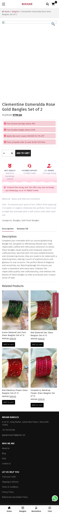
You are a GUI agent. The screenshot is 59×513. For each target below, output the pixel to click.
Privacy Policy (8, 492)
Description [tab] (8, 228)
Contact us (6, 463)
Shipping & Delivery (10, 482)
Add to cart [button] (8, 344)
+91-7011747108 (8, 430)
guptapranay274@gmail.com (13, 435)
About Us (5, 448)
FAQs (4, 458)
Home (7, 11)
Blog (4, 453)
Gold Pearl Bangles (30, 220)
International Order (55, 304)
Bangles (15, 11)
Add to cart (23, 153)
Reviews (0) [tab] (22, 228)
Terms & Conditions (10, 487)
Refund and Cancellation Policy (15, 497)
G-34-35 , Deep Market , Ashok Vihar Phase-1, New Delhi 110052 (25, 423)
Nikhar (27, 4)
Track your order (9, 477)
